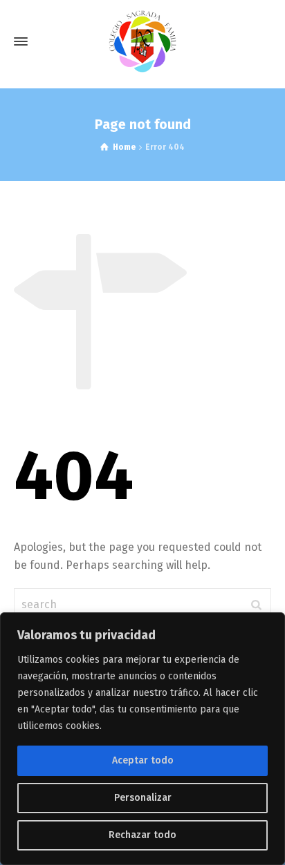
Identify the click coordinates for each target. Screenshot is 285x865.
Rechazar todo (142, 835)
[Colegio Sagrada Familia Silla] (142, 41)
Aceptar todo (143, 760)
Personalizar (143, 798)
